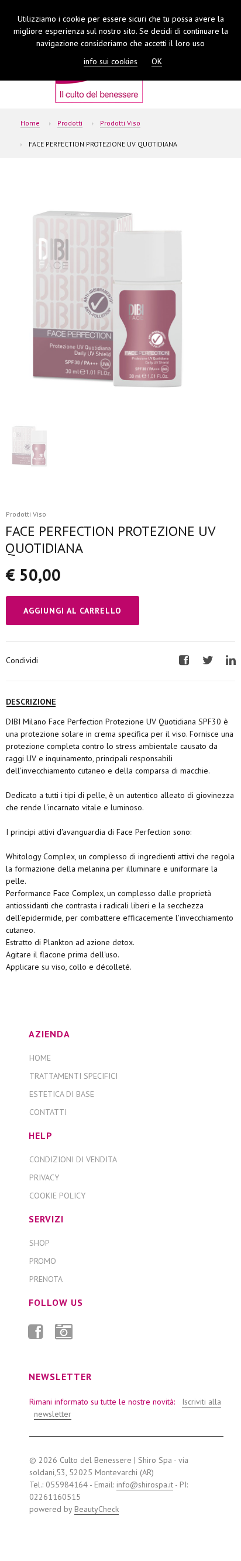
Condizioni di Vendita (73, 1159)
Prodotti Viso (120, 123)
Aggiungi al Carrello (72, 610)
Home (30, 123)
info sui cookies (110, 61)
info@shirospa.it (144, 1484)
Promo (42, 1261)
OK (157, 61)
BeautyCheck (96, 1509)
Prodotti (69, 123)
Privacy (44, 1177)
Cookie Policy (57, 1195)
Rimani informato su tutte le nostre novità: (123, 1407)
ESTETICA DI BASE (61, 1094)
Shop (39, 1243)
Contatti (48, 1112)
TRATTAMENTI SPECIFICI (73, 1076)
